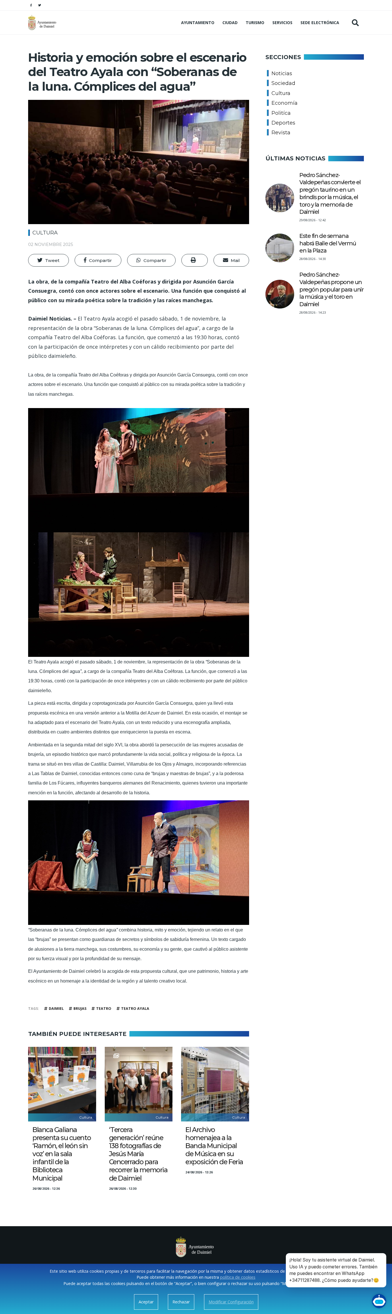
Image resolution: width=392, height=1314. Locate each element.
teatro (103, 1008)
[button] (48, 260)
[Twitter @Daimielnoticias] (39, 5)
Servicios (282, 22)
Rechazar (181, 1302)
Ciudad (230, 22)
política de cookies (237, 1277)
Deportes (283, 123)
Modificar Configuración (231, 1302)
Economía (284, 103)
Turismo (255, 22)
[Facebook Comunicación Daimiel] (31, 5)
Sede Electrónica (319, 22)
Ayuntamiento (197, 22)
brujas (79, 1008)
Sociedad (283, 83)
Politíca (281, 113)
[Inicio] (43, 22)
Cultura (45, 233)
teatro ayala (135, 1008)
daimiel (56, 1008)
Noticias (281, 73)
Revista (280, 132)
